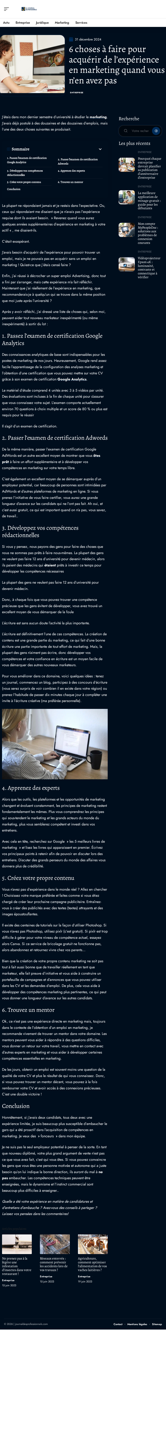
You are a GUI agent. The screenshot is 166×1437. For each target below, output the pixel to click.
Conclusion (13, 189)
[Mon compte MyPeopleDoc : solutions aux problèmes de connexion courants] (127, 230)
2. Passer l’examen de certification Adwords (78, 161)
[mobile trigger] (7, 9)
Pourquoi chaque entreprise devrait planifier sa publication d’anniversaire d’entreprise (149, 168)
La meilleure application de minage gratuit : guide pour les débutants (149, 200)
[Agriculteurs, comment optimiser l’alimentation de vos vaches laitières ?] (93, 1244)
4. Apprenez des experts (71, 171)
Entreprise (76, 92)
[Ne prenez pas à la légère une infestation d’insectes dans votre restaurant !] (17, 1244)
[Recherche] (159, 9)
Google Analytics (71, 379)
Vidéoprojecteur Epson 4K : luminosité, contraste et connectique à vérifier (149, 267)
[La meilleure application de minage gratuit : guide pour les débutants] (127, 197)
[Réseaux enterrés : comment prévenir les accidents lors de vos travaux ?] (55, 1244)
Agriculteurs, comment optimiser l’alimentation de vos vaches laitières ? (92, 1264)
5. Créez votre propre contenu (24, 182)
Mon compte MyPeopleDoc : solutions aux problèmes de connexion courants (148, 233)
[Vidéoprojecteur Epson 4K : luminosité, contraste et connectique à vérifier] (127, 264)
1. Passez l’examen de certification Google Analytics (27, 160)
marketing (98, 117)
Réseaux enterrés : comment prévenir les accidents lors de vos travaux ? (54, 1264)
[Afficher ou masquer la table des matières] (66, 149)
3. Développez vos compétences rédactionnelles (25, 173)
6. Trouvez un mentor (70, 182)
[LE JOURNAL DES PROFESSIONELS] (29, 9)
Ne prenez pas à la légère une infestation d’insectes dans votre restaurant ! (16, 1266)
